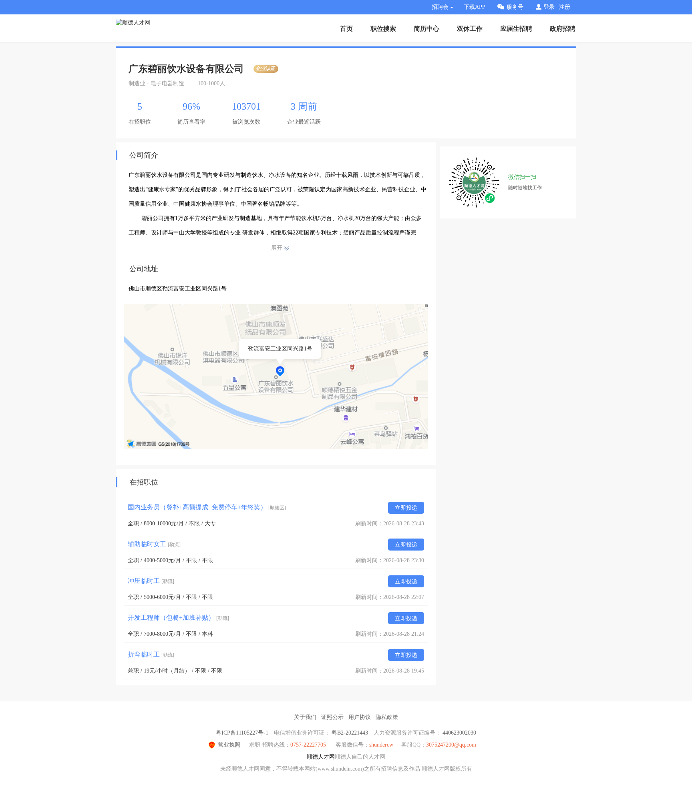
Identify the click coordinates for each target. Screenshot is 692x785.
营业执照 (229, 745)
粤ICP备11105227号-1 (242, 733)
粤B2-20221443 (350, 733)
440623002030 (459, 733)
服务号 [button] (515, 7)
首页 (346, 28)
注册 (564, 7)
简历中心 (426, 28)
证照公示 (332, 717)
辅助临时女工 (154, 544)
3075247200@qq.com (451, 745)
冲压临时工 (151, 580)
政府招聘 (562, 28)
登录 (549, 7)
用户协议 (359, 717)
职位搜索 (383, 28)
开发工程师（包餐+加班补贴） (178, 617)
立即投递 (406, 508)
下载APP (474, 7)
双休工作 (470, 28)
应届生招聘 (516, 28)
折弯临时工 (151, 654)
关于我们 (305, 717)
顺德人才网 (321, 757)
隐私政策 (387, 717)
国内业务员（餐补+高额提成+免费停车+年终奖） (207, 507)
